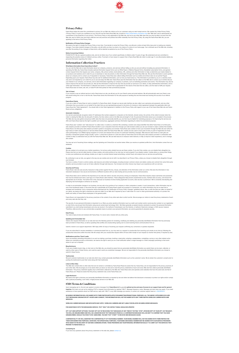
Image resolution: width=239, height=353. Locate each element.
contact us (117, 330)
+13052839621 (160, 291)
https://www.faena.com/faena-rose (136, 33)
